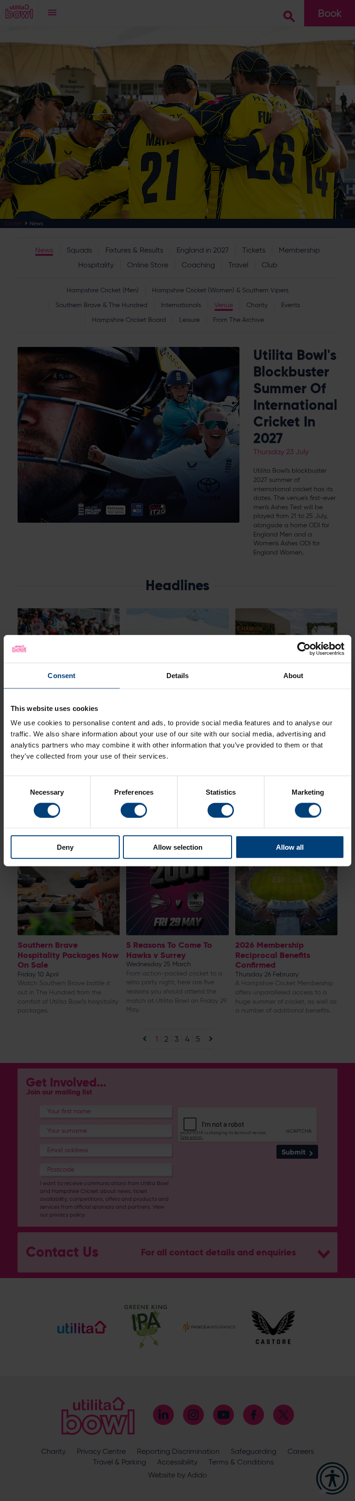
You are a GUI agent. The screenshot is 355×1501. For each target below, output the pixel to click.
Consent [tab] (61, 675)
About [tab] (293, 675)
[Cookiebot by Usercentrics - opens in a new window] (303, 648)
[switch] (134, 810)
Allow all (290, 847)
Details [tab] (177, 675)
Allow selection (177, 847)
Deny (65, 847)
